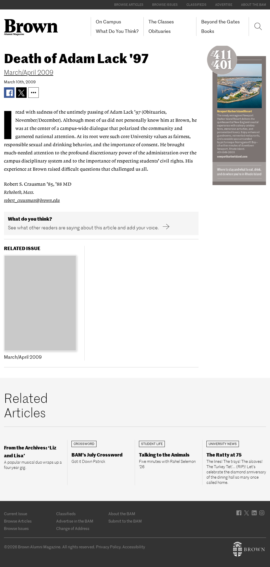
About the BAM (253, 5)
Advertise (223, 5)
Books (207, 31)
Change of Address (72, 528)
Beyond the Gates (220, 22)
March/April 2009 (28, 72)
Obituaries (159, 31)
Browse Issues (165, 5)
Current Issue (15, 513)
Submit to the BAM (125, 521)
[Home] (33, 27)
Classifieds (196, 5)
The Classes (161, 22)
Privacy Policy (108, 546)
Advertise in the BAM (74, 521)
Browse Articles (128, 5)
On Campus (108, 22)
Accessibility (133, 546)
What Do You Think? (117, 31)
